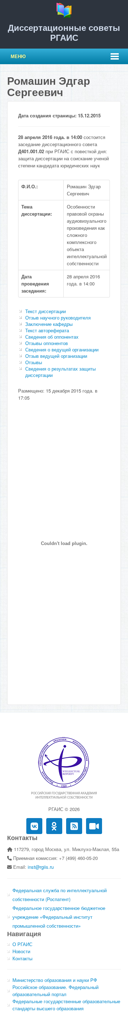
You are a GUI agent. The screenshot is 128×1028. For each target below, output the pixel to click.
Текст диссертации (45, 311)
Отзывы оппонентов (46, 343)
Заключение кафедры (49, 324)
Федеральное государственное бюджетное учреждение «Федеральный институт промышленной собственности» (58, 917)
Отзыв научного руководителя (58, 317)
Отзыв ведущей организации (56, 355)
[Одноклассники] (54, 826)
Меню (18, 56)
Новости (21, 951)
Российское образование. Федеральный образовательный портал (55, 991)
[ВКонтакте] (34, 826)
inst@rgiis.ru (41, 866)
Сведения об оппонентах (52, 336)
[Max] (74, 826)
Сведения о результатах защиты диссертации (60, 371)
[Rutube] (94, 826)
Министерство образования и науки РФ (54, 980)
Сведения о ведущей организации (61, 349)
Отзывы (33, 362)
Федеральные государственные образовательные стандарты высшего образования (66, 1005)
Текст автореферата (47, 330)
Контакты (22, 958)
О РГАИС (22, 944)
